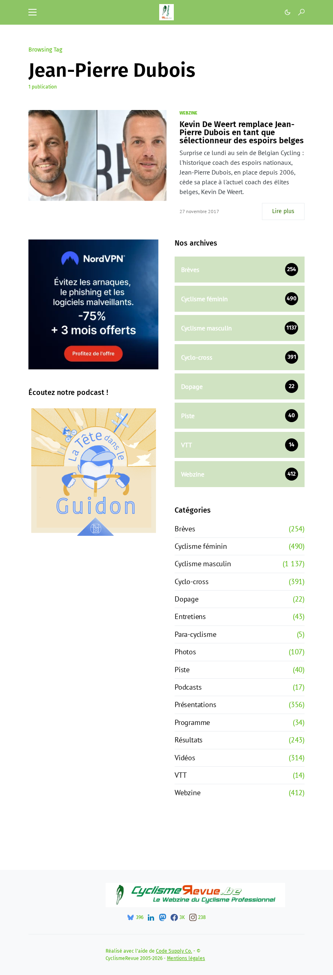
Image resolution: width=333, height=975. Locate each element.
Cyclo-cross (192, 581)
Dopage (187, 599)
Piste (182, 669)
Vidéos (185, 757)
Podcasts (188, 687)
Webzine (188, 113)
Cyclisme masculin (203, 563)
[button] (32, 12)
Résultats (189, 739)
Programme (192, 722)
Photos (185, 651)
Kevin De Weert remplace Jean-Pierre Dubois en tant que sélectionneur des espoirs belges (241, 132)
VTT (180, 775)
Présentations (195, 704)
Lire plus (283, 211)
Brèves (185, 528)
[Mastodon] (162, 917)
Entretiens (190, 616)
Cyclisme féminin (201, 546)
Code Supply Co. (174, 951)
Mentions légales (186, 958)
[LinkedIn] (151, 917)
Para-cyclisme (195, 634)
